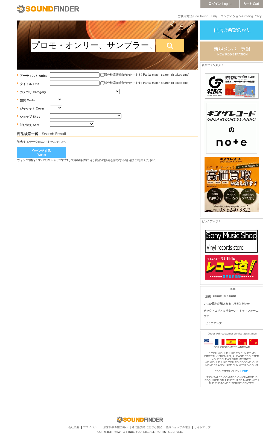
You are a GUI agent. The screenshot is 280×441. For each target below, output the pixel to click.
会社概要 (73, 427)
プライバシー (91, 427)
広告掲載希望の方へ (115, 427)
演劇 (208, 296)
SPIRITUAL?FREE (224, 296)
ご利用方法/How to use (192, 16)
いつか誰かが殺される (217, 303)
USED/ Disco (241, 303)
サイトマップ (202, 427)
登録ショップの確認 (178, 427)
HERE (244, 371)
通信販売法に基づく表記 (147, 427)
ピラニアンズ (213, 323)
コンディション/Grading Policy (241, 16)
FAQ (214, 15)
